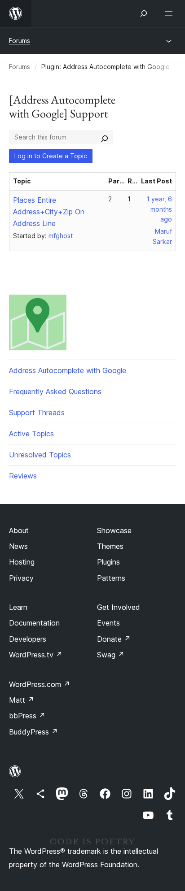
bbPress (27, 715)
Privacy (21, 578)
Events (108, 622)
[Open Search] (143, 13)
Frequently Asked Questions (55, 391)
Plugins (108, 561)
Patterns (111, 578)
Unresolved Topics (40, 454)
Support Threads (37, 412)
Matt (21, 699)
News (18, 546)
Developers (27, 639)
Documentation (34, 622)
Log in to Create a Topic (50, 156)
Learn (18, 607)
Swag (110, 654)
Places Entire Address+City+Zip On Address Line (48, 212)
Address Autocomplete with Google (67, 370)
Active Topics (31, 433)
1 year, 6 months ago (159, 209)
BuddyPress (33, 731)
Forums (19, 40)
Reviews (23, 475)
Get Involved (118, 607)
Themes (110, 546)
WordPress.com (39, 684)
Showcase (114, 530)
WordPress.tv (35, 654)
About (19, 530)
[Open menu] (170, 13)
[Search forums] (104, 137)
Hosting (22, 561)
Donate (114, 639)
